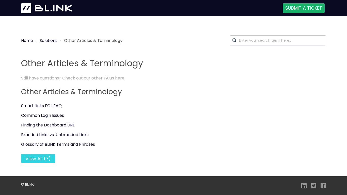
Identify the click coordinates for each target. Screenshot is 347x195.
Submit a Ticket (303, 8)
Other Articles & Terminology (71, 92)
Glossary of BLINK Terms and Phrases (58, 144)
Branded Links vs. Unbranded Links (55, 135)
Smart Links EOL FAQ (41, 106)
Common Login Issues (42, 115)
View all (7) (38, 158)
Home (27, 40)
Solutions (48, 40)
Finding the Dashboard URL (47, 125)
